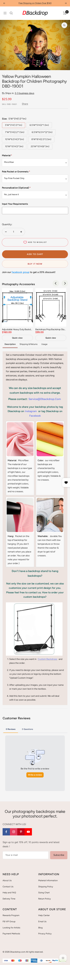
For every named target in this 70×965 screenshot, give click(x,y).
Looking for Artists (11, 927)
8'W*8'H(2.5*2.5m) (41, 139)
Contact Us (8, 886)
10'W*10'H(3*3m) (14, 146)
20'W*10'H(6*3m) (40, 146)
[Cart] (64, 13)
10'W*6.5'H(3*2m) (14, 139)
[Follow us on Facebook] (6, 831)
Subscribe (58, 855)
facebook (35, 415)
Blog (40, 927)
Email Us (42, 921)
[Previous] (5, 66)
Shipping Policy (45, 886)
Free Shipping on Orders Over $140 (35, 3)
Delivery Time (9, 898)
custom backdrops (47, 659)
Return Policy (44, 898)
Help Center (44, 915)
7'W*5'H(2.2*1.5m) (14, 132)
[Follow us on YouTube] (28, 831)
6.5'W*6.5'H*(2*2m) (42, 132)
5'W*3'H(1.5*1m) (13, 125)
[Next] (65, 66)
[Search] (11, 13)
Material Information (48, 880)
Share (25, 103)
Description (10, 344)
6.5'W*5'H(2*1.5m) (39, 125)
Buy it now (35, 264)
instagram (31, 411)
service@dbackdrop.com (44, 399)
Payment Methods (11, 933)
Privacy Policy (45, 933)
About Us (7, 880)
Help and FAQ (9, 892)
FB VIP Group (9, 921)
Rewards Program (11, 915)
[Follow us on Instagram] (13, 831)
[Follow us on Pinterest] (21, 831)
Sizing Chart (44, 892)
